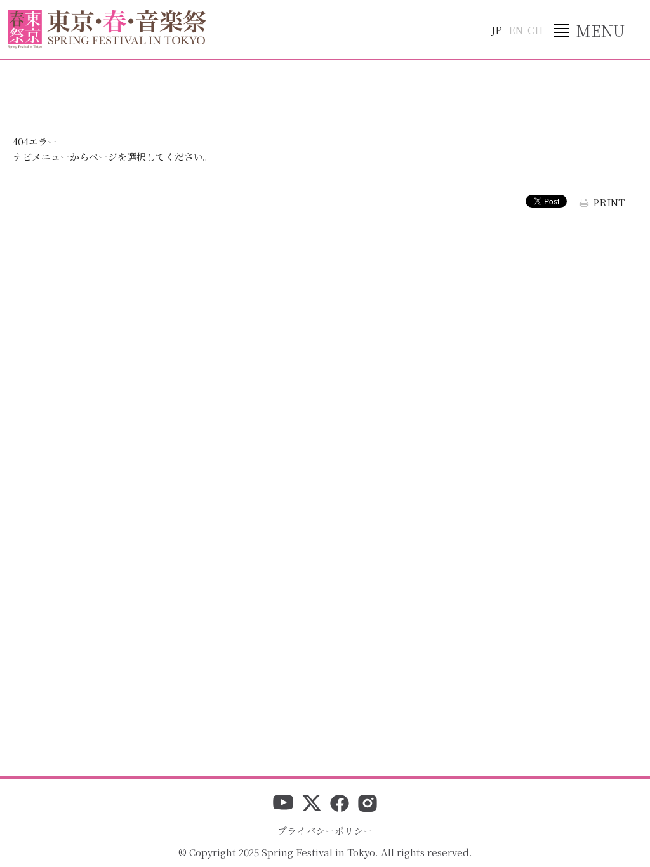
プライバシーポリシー (325, 830)
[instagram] (367, 804)
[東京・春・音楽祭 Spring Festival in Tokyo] (107, 29)
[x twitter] (311, 804)
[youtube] (283, 804)
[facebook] (339, 804)
